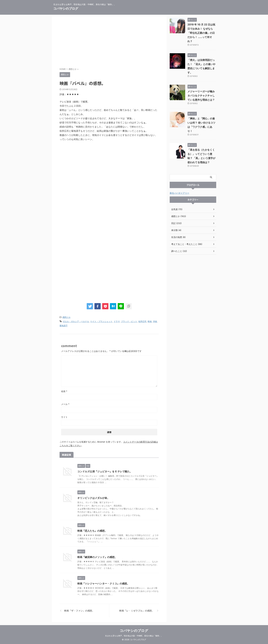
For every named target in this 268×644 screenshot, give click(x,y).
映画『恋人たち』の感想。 (92, 530)
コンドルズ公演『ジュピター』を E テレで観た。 (104, 471)
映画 (150, 321)
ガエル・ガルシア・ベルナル (76, 321)
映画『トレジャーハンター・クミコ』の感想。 (103, 583)
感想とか (67, 317)
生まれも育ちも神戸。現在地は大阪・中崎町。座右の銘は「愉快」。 (134, 636)
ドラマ (117, 321)
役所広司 (142, 321)
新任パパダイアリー (179, 193)
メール (65, 404)
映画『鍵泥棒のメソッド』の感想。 (97, 557)
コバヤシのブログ (65, 8)
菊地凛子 (64, 325)
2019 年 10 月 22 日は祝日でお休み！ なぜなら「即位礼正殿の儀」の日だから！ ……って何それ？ (201, 33)
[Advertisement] (109, 42)
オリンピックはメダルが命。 (93, 497)
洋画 (155, 321)
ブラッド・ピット (129, 321)
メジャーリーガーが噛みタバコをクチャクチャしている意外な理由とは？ (201, 95)
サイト (64, 417)
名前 (64, 391)
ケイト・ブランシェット (101, 321)
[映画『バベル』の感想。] (113, 306)
